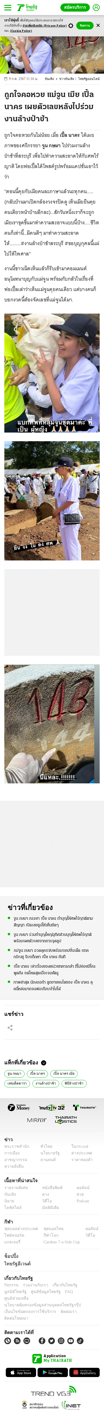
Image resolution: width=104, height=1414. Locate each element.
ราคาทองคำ (80, 1160)
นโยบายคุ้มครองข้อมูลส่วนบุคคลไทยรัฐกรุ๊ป (38, 1298)
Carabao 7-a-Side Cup (60, 1242)
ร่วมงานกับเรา (33, 1285)
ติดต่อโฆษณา (83, 1305)
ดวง (44, 1194)
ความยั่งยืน (13, 1166)
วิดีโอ (45, 1201)
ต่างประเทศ (79, 1153)
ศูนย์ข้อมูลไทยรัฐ (17, 1292)
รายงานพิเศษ (15, 1188)
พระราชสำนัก (14, 1146)
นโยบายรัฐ (48, 1153)
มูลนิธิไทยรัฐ (86, 1285)
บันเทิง (53, 79)
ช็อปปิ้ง (10, 1256)
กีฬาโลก (46, 1235)
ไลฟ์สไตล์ (11, 1208)
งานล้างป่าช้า (43, 1083)
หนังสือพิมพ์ (50, 1188)
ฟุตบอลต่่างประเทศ (19, 1229)
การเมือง (11, 1153)
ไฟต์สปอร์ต (13, 1235)
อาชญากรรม (14, 1160)
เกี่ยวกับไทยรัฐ (60, 1285)
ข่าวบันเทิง (70, 79)
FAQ (38, 1292)
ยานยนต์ (46, 1160)
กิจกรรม (11, 1285)
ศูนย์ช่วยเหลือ (57, 1292)
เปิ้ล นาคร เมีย (60, 1073)
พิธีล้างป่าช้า (70, 1083)
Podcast (81, 1201)
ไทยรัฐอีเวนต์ (16, 1263)
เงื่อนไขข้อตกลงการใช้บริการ (26, 1305)
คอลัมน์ (80, 1188)
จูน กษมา (14, 1073)
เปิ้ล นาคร (35, 1073)
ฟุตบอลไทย (49, 1229)
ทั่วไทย (45, 1146)
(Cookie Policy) (21, 31)
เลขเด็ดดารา (16, 1083)
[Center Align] (98, 25)
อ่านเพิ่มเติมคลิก (45, 25)
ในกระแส (77, 1146)
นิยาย (8, 1201)
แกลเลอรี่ (11, 1242)
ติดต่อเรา (61, 1305)
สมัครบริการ (76, 7)
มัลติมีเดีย (48, 1208)
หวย (77, 1194)
